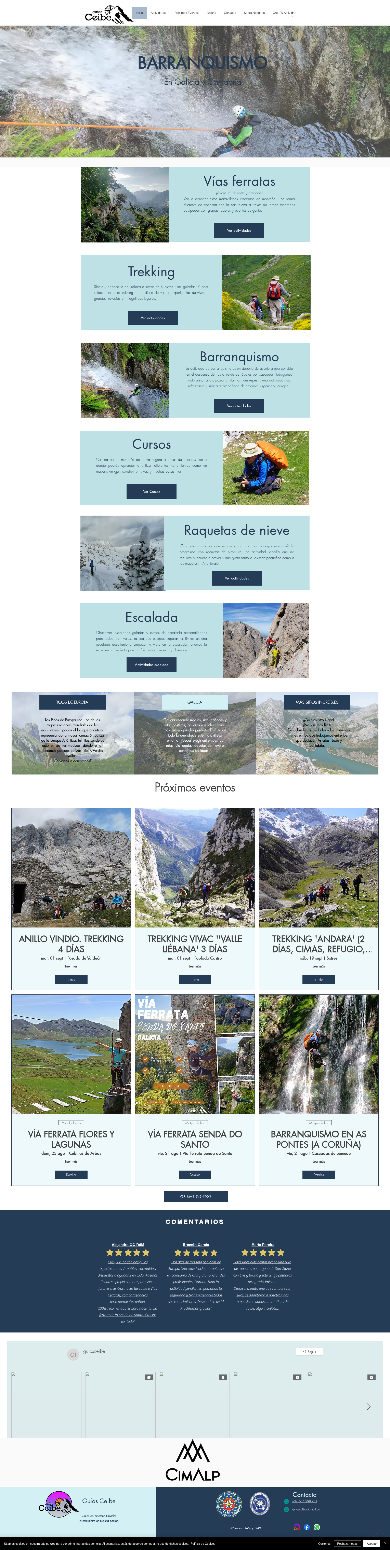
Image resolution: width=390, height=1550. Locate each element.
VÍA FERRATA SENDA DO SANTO (195, 1139)
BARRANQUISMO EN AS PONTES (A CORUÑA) (318, 1139)
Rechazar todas (347, 1543)
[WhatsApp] (317, 1527)
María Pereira (262, 1245)
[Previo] (22, 91)
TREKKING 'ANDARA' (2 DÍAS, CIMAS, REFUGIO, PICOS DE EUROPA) (318, 944)
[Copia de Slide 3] (200, 147)
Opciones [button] (324, 1543)
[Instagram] (297, 1527)
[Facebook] (307, 1527)
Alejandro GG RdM (128, 1245)
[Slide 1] (189, 147)
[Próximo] (368, 91)
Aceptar (372, 1543)
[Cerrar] (385, 1543)
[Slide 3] (196, 147)
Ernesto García (196, 1245)
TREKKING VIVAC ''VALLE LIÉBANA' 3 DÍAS (195, 944)
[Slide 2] (193, 147)
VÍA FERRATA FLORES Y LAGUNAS (71, 1139)
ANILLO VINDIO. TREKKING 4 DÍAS (71, 944)
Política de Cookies (203, 1543)
